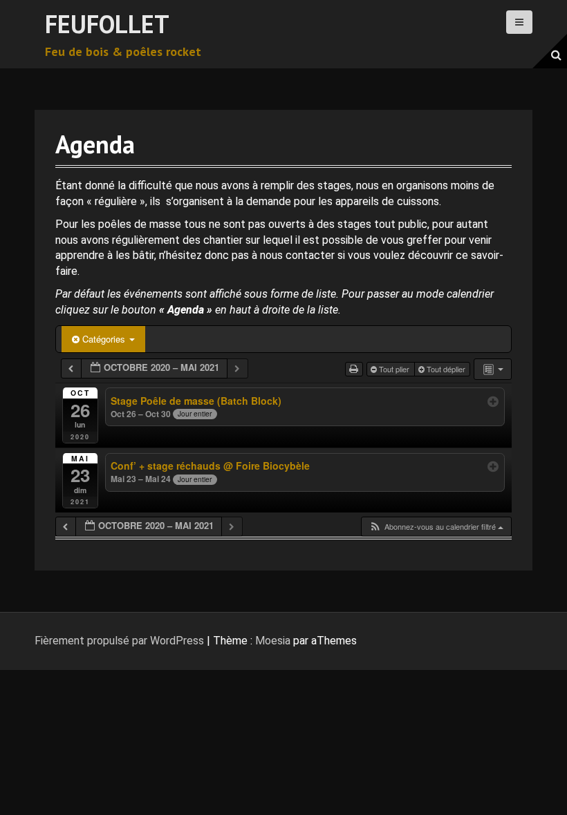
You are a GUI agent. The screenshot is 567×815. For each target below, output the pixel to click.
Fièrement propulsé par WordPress (119, 640)
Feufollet (107, 24)
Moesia (272, 640)
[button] (436, 526)
